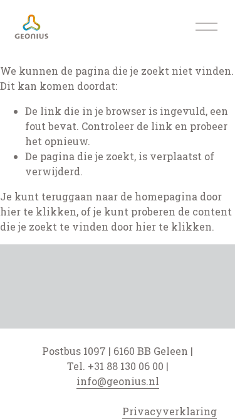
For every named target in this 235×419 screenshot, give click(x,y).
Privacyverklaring (169, 411)
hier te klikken (38, 211)
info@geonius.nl (117, 381)
